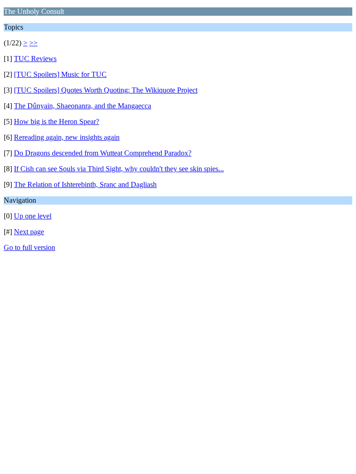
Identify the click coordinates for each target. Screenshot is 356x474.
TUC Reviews (35, 58)
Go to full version (29, 247)
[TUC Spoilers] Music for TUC (60, 74)
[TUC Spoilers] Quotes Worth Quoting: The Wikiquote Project (105, 90)
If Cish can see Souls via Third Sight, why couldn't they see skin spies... (119, 169)
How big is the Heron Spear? (56, 121)
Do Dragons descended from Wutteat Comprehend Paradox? (102, 153)
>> (33, 43)
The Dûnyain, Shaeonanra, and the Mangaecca (82, 106)
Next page (29, 232)
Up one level (32, 216)
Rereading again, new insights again (67, 137)
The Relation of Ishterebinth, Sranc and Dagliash (85, 184)
